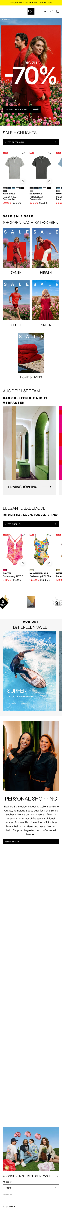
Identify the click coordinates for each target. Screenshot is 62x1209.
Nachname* (9, 1207)
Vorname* (8, 1194)
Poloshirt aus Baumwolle (9, 196)
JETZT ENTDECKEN (14, 142)
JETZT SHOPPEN (13, 524)
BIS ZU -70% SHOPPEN (16, 109)
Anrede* (7, 1182)
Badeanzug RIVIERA (40, 575)
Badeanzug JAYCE (13, 575)
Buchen (12, 704)
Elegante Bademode (24, 508)
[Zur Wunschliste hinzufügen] (23, 153)
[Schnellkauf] (23, 181)
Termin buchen (12, 842)
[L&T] (31, 11)
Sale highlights (20, 133)
